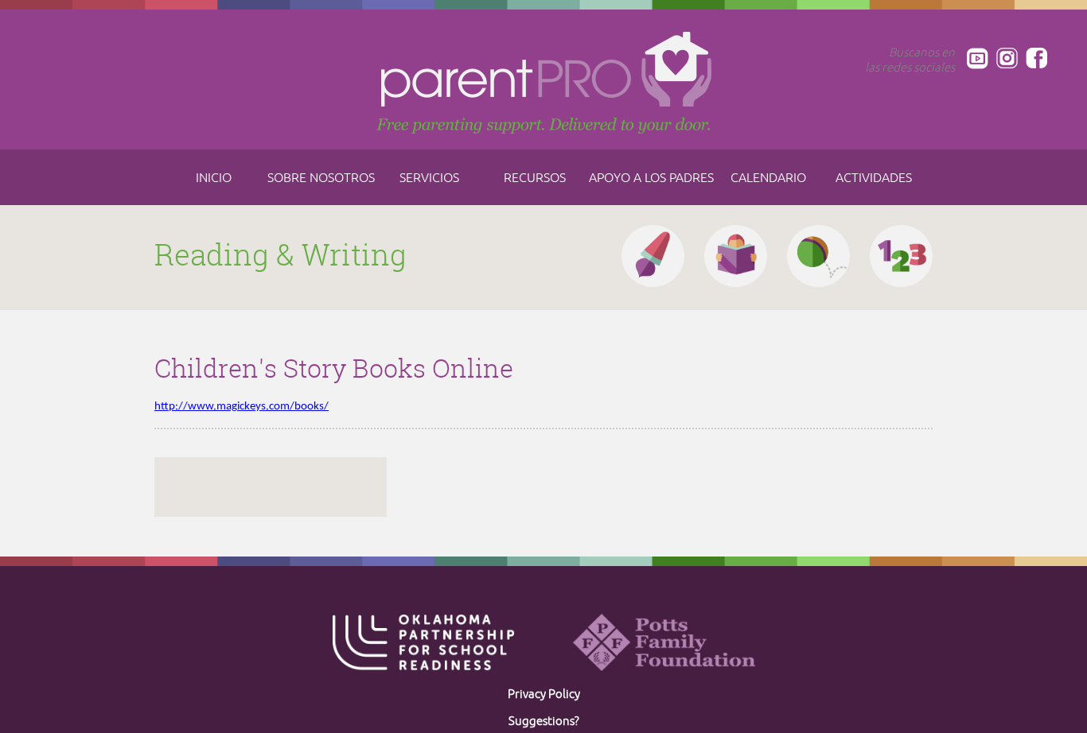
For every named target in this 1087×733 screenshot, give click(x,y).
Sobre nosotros (321, 178)
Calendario (768, 178)
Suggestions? (543, 721)
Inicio (214, 178)
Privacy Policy (544, 694)
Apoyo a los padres (651, 178)
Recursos (535, 178)
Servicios (429, 178)
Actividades (874, 178)
